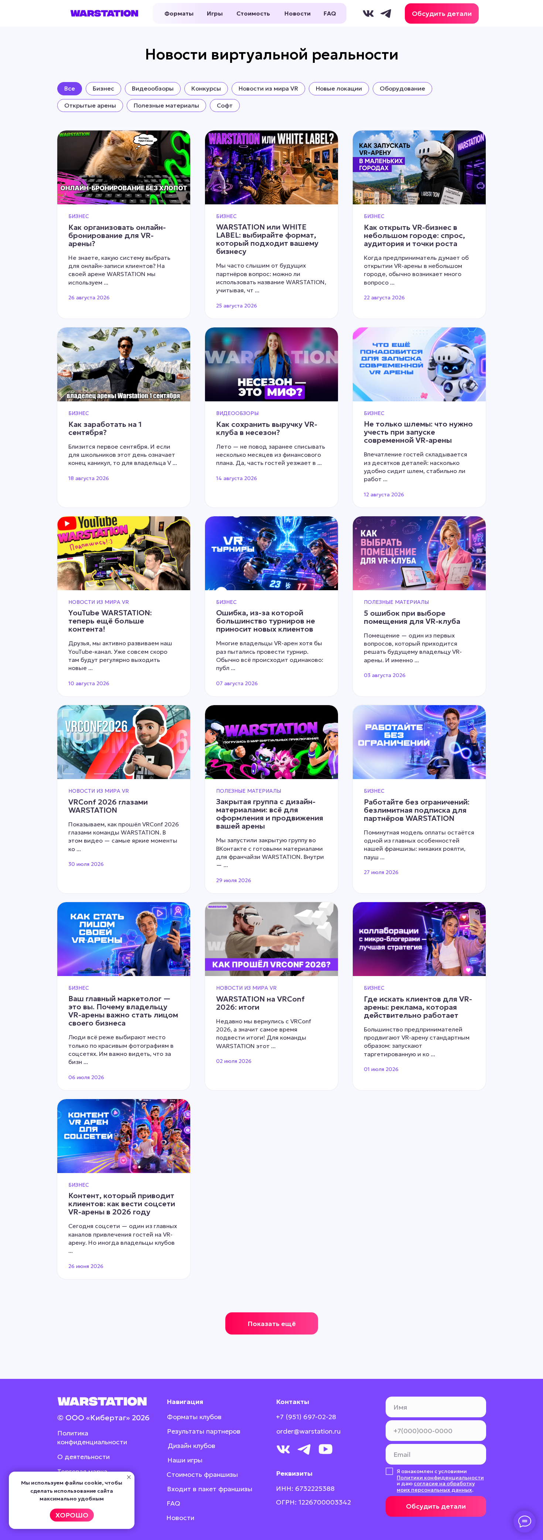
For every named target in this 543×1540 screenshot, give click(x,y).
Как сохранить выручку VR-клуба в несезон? (266, 428)
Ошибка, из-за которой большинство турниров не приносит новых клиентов (265, 621)
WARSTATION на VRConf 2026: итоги (260, 1003)
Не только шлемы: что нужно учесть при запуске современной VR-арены (418, 432)
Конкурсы (206, 88)
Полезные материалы (166, 105)
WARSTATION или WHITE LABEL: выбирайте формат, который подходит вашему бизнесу (267, 239)
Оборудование (402, 88)
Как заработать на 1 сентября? (105, 428)
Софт (225, 105)
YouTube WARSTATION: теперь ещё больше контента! (110, 621)
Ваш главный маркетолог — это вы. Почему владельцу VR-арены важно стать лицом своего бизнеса (123, 1011)
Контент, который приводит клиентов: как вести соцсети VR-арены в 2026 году (121, 1204)
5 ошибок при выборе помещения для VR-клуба (412, 617)
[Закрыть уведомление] (129, 1477)
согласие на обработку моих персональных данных (436, 1486)
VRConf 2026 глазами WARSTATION (108, 806)
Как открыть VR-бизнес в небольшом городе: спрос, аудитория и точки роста (414, 235)
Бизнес (103, 88)
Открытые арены (90, 105)
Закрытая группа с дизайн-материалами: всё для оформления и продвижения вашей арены (269, 814)
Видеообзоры (153, 88)
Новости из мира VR (268, 88)
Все (69, 88)
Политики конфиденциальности (440, 1477)
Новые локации (339, 88)
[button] (442, 13)
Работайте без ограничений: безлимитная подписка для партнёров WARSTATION (416, 810)
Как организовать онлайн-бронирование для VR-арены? (117, 235)
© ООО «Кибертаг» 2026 (103, 1417)
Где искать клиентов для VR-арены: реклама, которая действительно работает (418, 1007)
